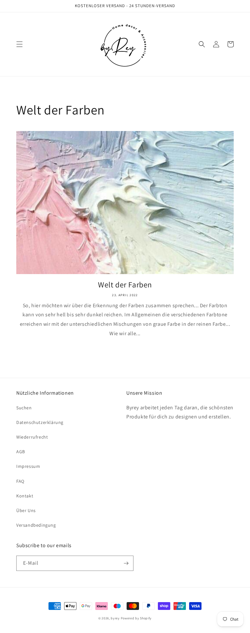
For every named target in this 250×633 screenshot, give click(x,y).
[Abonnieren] (126, 563)
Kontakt (24, 496)
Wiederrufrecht (32, 437)
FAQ (20, 481)
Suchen (24, 408)
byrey (115, 618)
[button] (19, 44)
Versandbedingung (36, 525)
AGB (20, 452)
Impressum (28, 466)
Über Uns (26, 510)
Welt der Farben (125, 285)
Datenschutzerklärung (39, 422)
